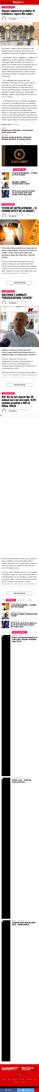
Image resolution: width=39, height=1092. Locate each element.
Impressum (24, 1082)
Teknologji (29, 1079)
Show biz (15, 1079)
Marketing (16, 1082)
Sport (35, 1079)
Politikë (22, 1079)
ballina (16, 124)
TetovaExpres (13, 19)
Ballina (3, 1079)
